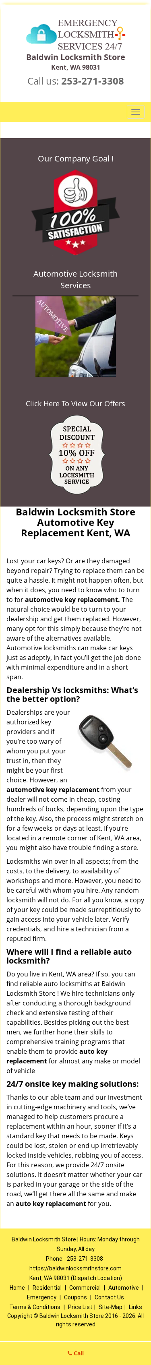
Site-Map (110, 1307)
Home (17, 1287)
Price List (80, 1307)
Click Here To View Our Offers (75, 403)
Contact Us (109, 1297)
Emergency (41, 1297)
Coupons (75, 1297)
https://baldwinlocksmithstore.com (75, 1268)
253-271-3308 (92, 80)
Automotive (123, 1287)
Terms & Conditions (34, 1307)
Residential (47, 1287)
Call (78, 1353)
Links (135, 1307)
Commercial (85, 1287)
